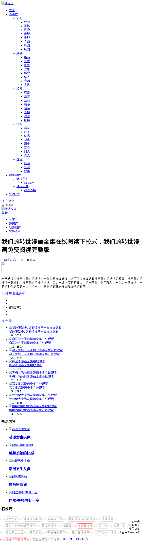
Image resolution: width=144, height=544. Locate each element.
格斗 (27, 57)
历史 (27, 143)
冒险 (27, 22)
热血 (19, 18)
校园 (19, 88)
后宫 (27, 96)
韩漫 (27, 167)
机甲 (27, 65)
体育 (27, 73)
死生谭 (102, 525)
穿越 (27, 80)
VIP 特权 (14, 231)
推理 (27, 37)
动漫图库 (15, 175)
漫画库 (13, 14)
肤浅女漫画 (48, 525)
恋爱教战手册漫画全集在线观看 (30, 342)
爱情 (27, 112)
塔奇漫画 (107, 518)
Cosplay (29, 182)
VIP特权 (14, 194)
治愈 (27, 100)
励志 (27, 135)
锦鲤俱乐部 (54, 518)
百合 (27, 147)
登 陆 (5, 212)
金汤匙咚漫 (84, 525)
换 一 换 (7, 320)
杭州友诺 (11, 518)
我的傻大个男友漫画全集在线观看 (31, 398)
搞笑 (19, 124)
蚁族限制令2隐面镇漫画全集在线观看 (33, 331)
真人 (27, 155)
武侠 (19, 53)
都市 (27, 139)
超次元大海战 (14, 532)
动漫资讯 (10, 259)
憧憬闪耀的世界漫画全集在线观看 (31, 410)
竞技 (27, 61)
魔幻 (27, 49)
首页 (12, 10)
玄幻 (27, 41)
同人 (27, 151)
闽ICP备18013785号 (75, 538)
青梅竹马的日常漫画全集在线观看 (31, 376)
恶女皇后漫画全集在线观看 (27, 387)
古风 (27, 84)
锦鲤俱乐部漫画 (15, 539)
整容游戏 (35, 532)
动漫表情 (30, 190)
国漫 (19, 159)
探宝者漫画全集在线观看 (25, 365)
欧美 (27, 171)
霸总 (27, 128)
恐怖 (27, 25)
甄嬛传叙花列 (56, 532)
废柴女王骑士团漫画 (45, 539)
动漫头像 (22, 186)
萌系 (27, 104)
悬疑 (27, 33)
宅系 (27, 108)
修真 (27, 76)
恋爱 (27, 92)
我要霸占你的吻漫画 (81, 518)
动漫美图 (22, 179)
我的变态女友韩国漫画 (20, 525)
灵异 (27, 29)
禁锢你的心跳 (32, 518)
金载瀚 (66, 525)
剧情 (27, 120)
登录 (11, 201)
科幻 (27, 45)
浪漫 (27, 116)
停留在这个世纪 (105, 532)
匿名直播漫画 (80, 532)
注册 (5, 201)
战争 (27, 69)
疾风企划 (119, 525)
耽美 (27, 131)
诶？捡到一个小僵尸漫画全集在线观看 (34, 354)
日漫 (27, 163)
